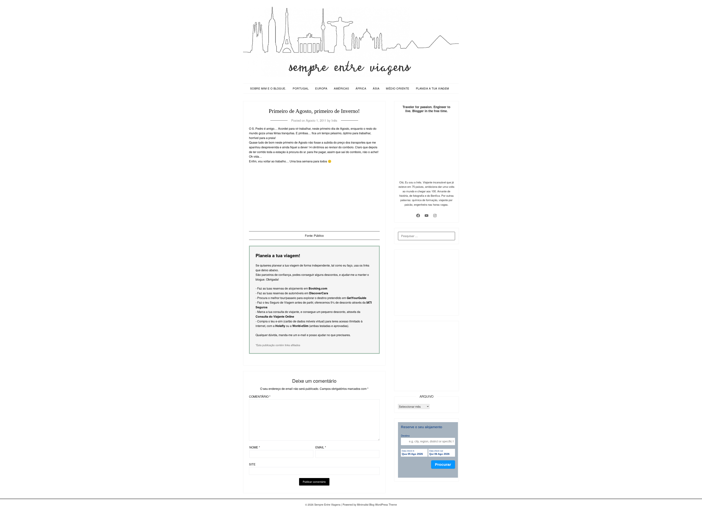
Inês (334, 120)
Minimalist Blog (365, 504)
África (361, 88)
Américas (341, 88)
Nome (254, 447)
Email (320, 447)
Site (252, 464)
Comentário (259, 396)
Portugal (301, 88)
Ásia (376, 88)
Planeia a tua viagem (432, 88)
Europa (321, 88)
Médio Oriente (397, 88)
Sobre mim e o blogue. (268, 88)
